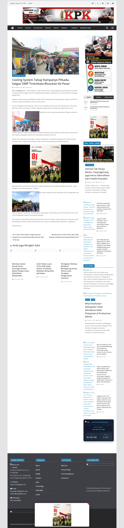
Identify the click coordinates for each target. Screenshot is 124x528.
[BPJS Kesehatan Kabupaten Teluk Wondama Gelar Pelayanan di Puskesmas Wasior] (99, 294)
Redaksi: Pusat (100, 182)
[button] (68, 28)
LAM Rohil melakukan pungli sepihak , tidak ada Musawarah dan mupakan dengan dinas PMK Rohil (104, 207)
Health (56, 28)
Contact (74, 28)
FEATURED (39, 490)
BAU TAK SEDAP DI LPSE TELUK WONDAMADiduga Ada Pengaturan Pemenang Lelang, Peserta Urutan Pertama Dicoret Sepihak (104, 349)
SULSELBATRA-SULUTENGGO (19, 75)
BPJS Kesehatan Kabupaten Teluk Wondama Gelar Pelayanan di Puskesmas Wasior (98, 310)
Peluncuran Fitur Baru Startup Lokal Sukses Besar (99, 102)
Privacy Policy (66, 470)
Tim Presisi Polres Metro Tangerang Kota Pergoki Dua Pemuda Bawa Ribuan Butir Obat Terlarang (28, 237)
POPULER (98, 97)
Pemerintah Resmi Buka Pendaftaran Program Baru (99, 107)
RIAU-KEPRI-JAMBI (89, 165)
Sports (20, 28)
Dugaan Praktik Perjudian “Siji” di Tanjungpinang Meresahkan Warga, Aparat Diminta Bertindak (103, 223)
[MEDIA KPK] (88, 270)
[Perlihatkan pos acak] (112, 27)
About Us (64, 466)
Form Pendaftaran (67, 474)
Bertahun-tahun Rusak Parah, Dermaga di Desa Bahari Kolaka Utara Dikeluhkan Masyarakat (20, 270)
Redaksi (64, 28)
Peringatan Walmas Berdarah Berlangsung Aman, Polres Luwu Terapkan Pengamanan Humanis (69, 271)
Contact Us (65, 478)
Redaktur (99, 320)
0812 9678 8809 (15, 500)
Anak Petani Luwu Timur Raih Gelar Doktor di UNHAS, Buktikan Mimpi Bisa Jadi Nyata (45, 268)
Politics (28, 28)
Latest (38, 495)
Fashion (48, 28)
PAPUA (93, 299)
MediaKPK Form (85, 28)
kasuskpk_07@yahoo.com (19, 491)
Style (37, 482)
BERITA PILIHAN (109, 97)
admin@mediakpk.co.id (18, 494)
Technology (38, 28)
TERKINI (89, 97)
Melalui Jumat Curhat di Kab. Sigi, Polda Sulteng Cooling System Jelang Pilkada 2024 (64, 236)
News (38, 466)
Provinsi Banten (28, 87)
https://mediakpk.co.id (18, 485)
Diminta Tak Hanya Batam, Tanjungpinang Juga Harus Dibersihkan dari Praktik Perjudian (97, 173)
